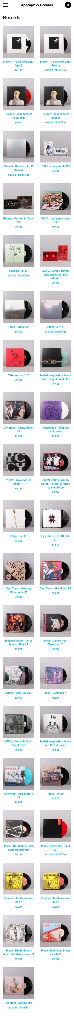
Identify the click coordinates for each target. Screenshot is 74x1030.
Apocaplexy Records (37, 5)
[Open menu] (6, 5)
